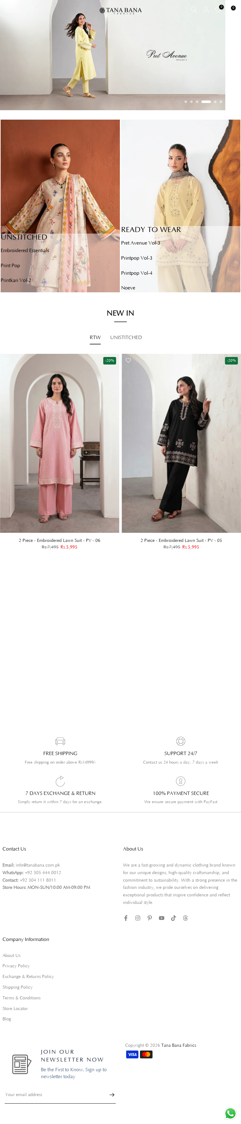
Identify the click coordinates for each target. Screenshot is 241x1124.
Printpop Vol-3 (137, 258)
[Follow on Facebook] (126, 918)
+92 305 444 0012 (43, 872)
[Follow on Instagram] (138, 918)
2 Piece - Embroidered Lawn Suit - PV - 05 (181, 540)
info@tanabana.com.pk (38, 865)
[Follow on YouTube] (161, 918)
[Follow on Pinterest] (150, 918)
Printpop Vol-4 (137, 273)
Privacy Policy (16, 966)
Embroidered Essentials (25, 250)
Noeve (128, 287)
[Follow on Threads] (185, 918)
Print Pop (10, 265)
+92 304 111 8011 (38, 880)
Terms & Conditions (21, 998)
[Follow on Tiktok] (173, 918)
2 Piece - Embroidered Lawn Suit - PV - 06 (59, 540)
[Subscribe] (109, 1095)
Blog (7, 1019)
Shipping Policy (18, 987)
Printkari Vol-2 (16, 280)
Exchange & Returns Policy (28, 976)
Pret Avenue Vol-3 (140, 243)
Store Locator (15, 1008)
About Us (11, 955)
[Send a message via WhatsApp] (230, 1113)
